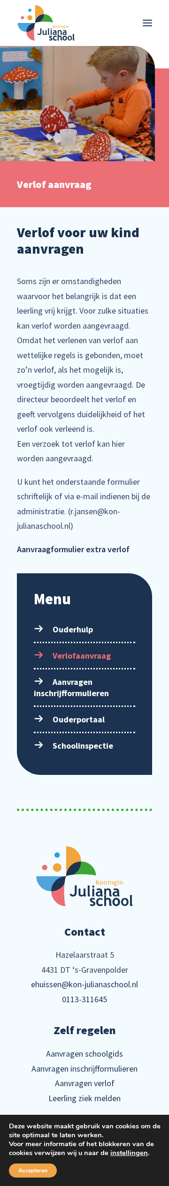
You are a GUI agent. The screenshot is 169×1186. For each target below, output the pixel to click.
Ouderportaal (79, 719)
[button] (147, 23)
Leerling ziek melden (84, 1098)
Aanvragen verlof (85, 1083)
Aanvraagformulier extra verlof (73, 549)
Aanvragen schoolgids (84, 1053)
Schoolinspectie (83, 745)
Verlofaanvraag (82, 655)
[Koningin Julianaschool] (46, 23)
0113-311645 (84, 999)
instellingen (129, 1152)
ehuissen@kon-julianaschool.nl (84, 984)
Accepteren (32, 1170)
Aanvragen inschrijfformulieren (71, 687)
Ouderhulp (73, 629)
